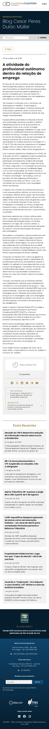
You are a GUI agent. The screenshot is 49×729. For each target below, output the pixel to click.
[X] (17, 383)
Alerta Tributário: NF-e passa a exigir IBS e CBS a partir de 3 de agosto (24, 493)
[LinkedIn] (22, 383)
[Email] (37, 383)
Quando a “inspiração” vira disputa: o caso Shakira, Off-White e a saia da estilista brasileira (24, 585)
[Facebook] (12, 383)
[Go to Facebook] (24, 716)
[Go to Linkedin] (19, 716)
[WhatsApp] (27, 383)
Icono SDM (24, 724)
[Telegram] (32, 383)
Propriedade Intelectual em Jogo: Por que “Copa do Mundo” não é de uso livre (23, 556)
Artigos (8, 49)
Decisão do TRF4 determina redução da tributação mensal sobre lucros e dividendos (24, 435)
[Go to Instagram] (30, 716)
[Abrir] (44, 4)
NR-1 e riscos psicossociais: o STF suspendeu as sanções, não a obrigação (21, 464)
